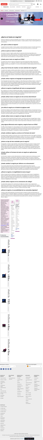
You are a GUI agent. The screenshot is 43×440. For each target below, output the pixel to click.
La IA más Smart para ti (19, 380)
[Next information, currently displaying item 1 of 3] (41, 19)
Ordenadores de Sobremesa (19, 386)
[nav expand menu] (1, 7)
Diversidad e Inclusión (2, 396)
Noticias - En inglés (3, 379)
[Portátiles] (8, 10)
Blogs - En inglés (28, 394)
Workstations (19, 384)
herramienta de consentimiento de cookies (12, 435)
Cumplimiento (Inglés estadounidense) (3, 386)
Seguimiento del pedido (36, 382)
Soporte (35, 379)
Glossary (5, 14)
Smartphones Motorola (3, 414)
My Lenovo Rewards (27, 388)
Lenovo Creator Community (28, 378)
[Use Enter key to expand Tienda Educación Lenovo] (34, 1)
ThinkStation (3, 427)
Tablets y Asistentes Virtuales (20, 389)
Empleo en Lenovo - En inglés (4, 393)
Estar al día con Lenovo (28, 385)
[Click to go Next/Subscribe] (14, 366)
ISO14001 (2, 398)
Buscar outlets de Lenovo (28, 397)
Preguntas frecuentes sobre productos (36, 385)
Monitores (19, 393)
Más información (8, 257)
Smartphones (19, 391)
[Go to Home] (4, 4)
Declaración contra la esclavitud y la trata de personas (17, 436)
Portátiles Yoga (3, 408)
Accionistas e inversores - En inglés (3, 382)
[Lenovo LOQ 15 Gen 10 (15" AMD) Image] (4, 325)
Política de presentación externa (34, 435)
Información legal (3, 390)
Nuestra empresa (3, 378)
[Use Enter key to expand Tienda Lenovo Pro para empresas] (23, 1)
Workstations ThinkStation (3, 418)
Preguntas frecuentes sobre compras (36, 389)
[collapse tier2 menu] (25, 10)
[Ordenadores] (14, 10)
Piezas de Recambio (20, 396)
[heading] (9, 244)
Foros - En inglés (28, 392)
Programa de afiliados (29, 436)
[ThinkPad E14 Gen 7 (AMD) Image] (4, 251)
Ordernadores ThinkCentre (3, 421)
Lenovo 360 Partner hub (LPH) (12, 379)
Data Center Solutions (2, 430)
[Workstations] (20, 10)
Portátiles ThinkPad (4, 406)
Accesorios (19, 394)
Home (2, 14)
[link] (37, 4)
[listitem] (5, 251)
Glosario (27, 400)
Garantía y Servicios (29, 398)
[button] (38, 1)
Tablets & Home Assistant (3, 426)
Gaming (18, 382)
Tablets (2, 416)
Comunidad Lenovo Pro (29, 380)
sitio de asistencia (4, 224)
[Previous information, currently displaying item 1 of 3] (2, 19)
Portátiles (18, 378)
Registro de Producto (27, 391)
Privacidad (3, 435)
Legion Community (29, 382)
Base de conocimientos (28, 403)
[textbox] (34, 366)
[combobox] (20, 4)
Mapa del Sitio (27, 435)
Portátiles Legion (3, 411)
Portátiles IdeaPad (3, 409)
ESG (1, 389)
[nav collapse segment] (40, 7)
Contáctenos (36, 378)
